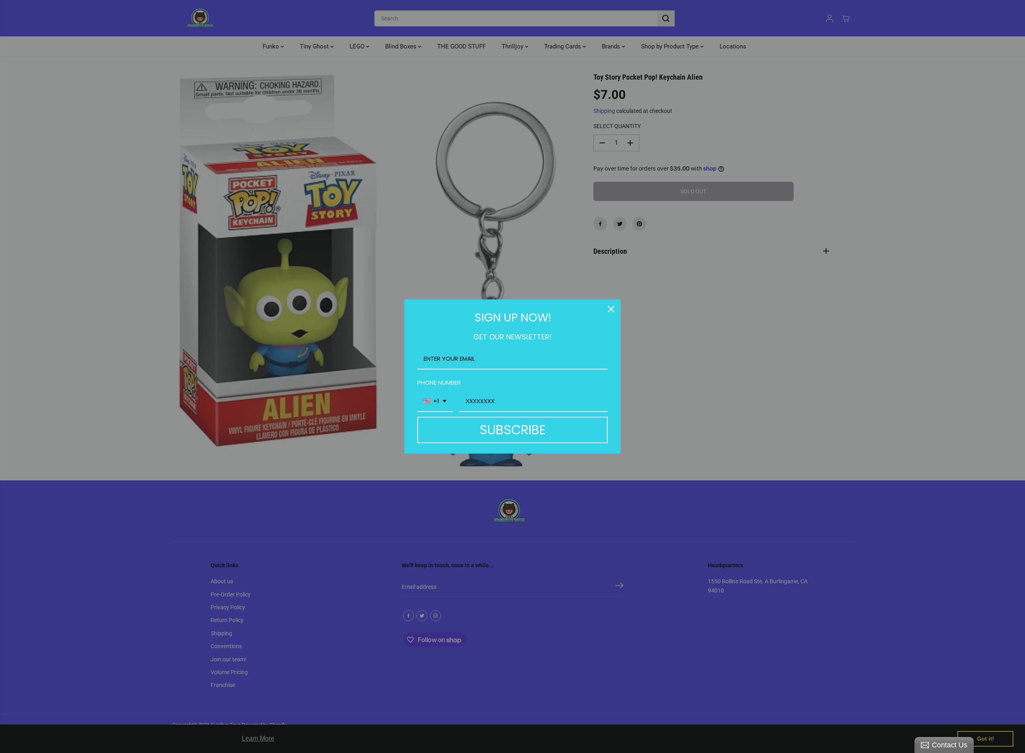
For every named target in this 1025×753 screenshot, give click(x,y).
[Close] (611, 309)
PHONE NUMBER (439, 382)
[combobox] (435, 401)
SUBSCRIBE (513, 430)
